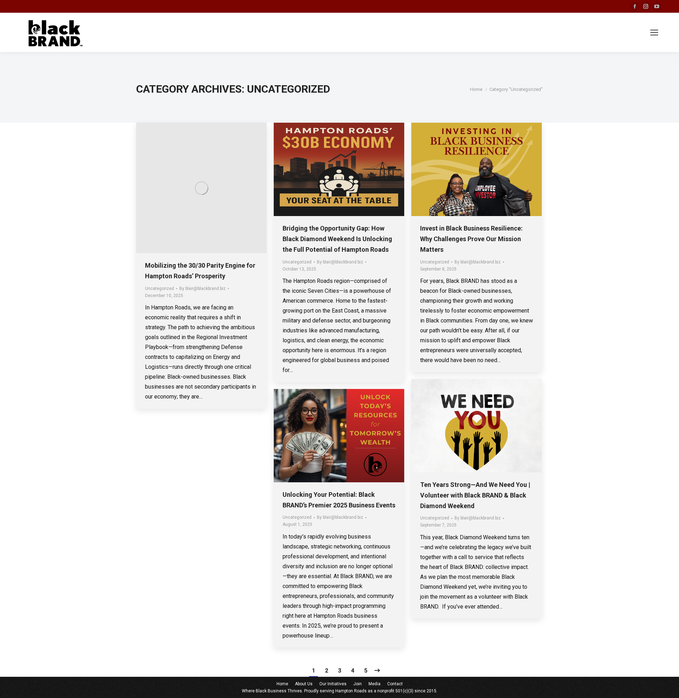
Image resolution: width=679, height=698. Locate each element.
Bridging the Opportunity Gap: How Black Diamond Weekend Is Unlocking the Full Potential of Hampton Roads (337, 239)
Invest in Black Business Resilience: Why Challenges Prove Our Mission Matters (471, 239)
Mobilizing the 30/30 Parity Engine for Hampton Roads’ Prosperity (200, 271)
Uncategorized (159, 288)
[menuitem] (282, 683)
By (202, 288)
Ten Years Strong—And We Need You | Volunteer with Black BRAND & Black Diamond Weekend (475, 495)
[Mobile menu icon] (654, 32)
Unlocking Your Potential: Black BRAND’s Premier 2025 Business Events (339, 500)
